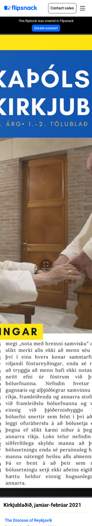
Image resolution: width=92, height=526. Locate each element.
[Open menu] (82, 8)
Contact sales (62, 8)
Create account (46, 28)
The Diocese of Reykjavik (28, 520)
